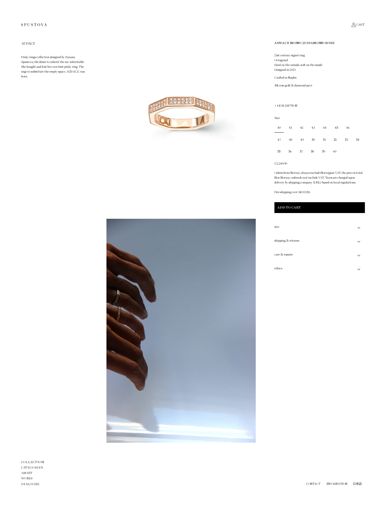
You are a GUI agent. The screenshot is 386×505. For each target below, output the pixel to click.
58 (312, 151)
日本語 (357, 483)
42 (301, 127)
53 (346, 139)
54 (357, 139)
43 (313, 127)
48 (290, 139)
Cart (360, 24)
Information (337, 483)
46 (348, 127)
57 (301, 151)
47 (279, 139)
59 (323, 151)
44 (325, 127)
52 (335, 139)
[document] (181, 241)
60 (334, 151)
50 (313, 139)
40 (279, 127)
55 (278, 151)
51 (324, 139)
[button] (319, 227)
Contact (313, 483)
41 (290, 127)
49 (302, 139)
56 (290, 151)
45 (336, 127)
